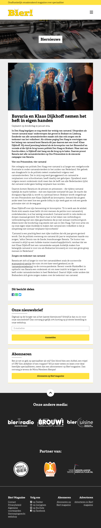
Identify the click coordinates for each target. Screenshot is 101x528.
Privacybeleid (14, 505)
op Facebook (39, 510)
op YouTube (38, 507)
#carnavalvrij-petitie (21, 263)
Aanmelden (50, 337)
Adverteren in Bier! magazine (84, 503)
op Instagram (39, 505)
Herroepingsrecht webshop (16, 515)
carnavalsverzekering (22, 266)
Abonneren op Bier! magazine (50, 376)
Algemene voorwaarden (14, 509)
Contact (12, 502)
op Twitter (38, 502)
